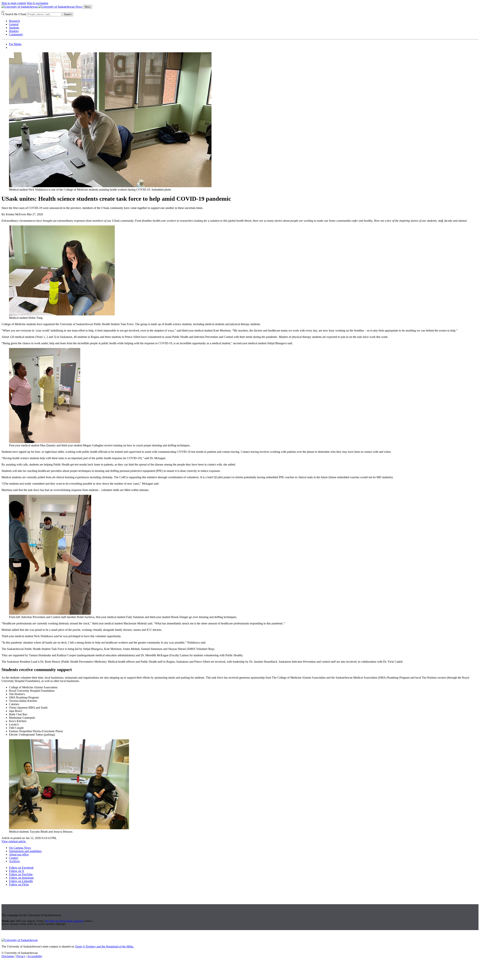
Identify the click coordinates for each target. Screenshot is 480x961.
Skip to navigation (37, 3)
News (78, 6)
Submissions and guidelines (25, 851)
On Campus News (20, 847)
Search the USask (15, 14)
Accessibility (34, 956)
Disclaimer (8, 956)
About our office (19, 854)
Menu (88, 6)
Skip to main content (14, 3)
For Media (15, 44)
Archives (14, 861)
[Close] (3, 11)
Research (14, 20)
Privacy (20, 956)
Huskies (14, 31)
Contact (13, 857)
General (13, 24)
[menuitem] (243, 21)
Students (14, 27)
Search (68, 14)
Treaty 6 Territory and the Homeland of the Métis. (104, 946)
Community (16, 34)
